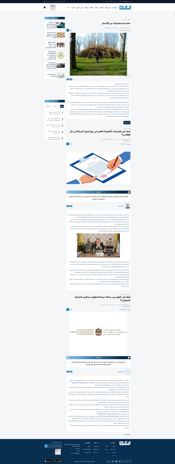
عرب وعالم (108, 7)
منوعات (86, 7)
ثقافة (91, 7)
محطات (125, 19)
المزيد (73, 7)
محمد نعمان (121, 371)
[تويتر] (48, 1)
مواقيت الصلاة (113, 1)
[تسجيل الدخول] (64, 1)
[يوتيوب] (44, 1)
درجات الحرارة (107, 1)
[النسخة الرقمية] (53, 8)
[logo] (125, 7)
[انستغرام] (46, 1)
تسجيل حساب (55, 1)
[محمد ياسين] (127, 206)
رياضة (96, 7)
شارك (71, 30)
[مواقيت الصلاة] (44, 8)
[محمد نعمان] (127, 371)
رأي (82, 7)
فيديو (77, 7)
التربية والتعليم (124, 294)
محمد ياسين (121, 206)
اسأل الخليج (127, 122)
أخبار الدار (125, 129)
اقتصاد (101, 7)
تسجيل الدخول (61, 1)
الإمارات (114, 7)
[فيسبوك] (51, 1)
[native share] (67, 30)
